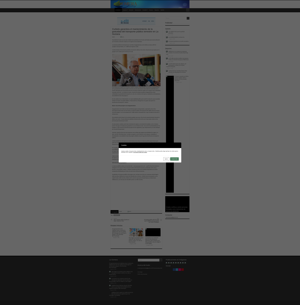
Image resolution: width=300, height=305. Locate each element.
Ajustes (166, 159)
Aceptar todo (174, 159)
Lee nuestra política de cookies (140, 152)
